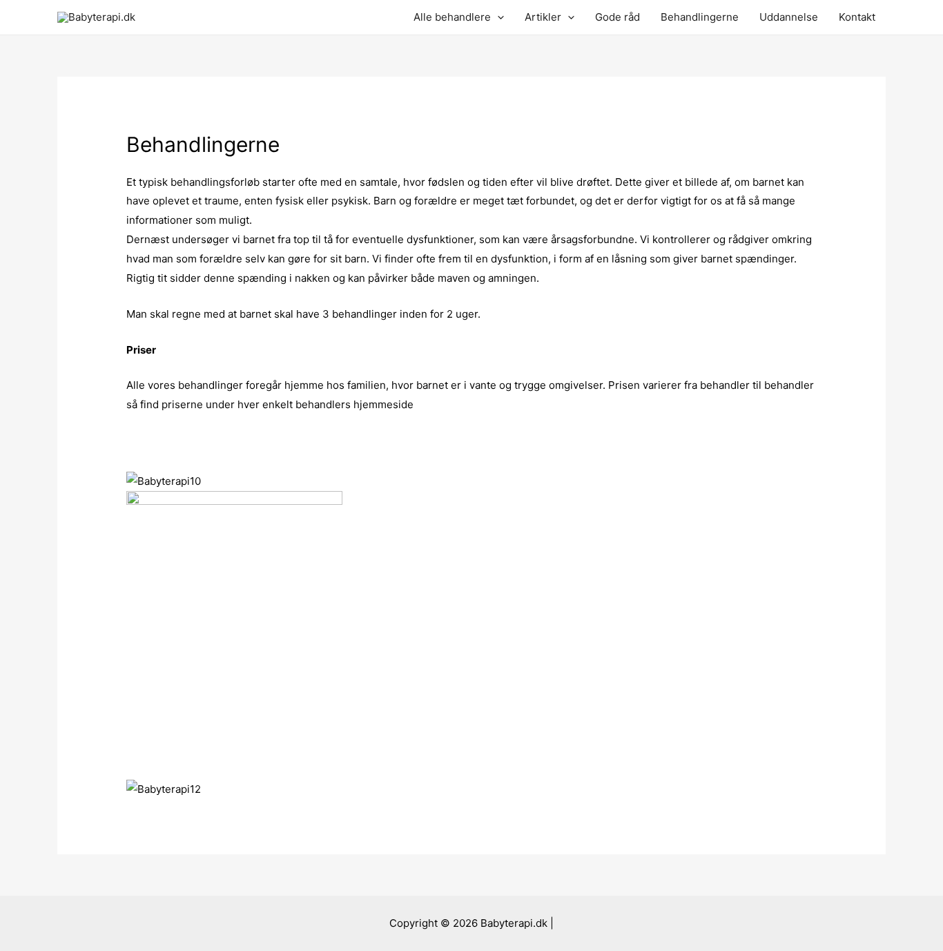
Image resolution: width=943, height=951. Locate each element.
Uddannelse (788, 16)
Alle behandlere (452, 16)
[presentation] (497, 17)
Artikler (543, 16)
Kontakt (857, 16)
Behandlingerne (700, 16)
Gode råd (617, 16)
